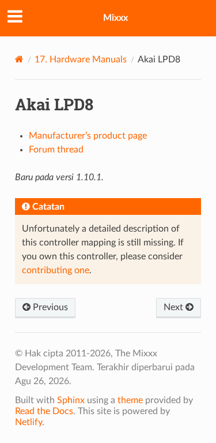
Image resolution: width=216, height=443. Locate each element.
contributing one (55, 270)
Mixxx (115, 18)
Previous (49, 307)
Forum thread (56, 149)
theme (130, 400)
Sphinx (71, 400)
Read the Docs (44, 411)
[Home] (19, 59)
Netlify (28, 422)
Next (174, 307)
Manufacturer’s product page (88, 135)
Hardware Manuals (81, 59)
